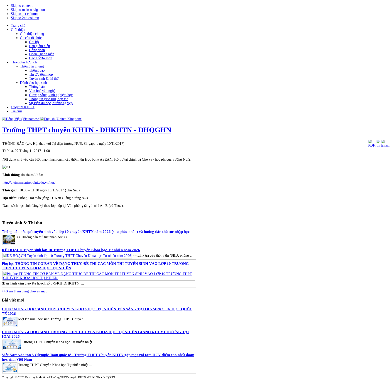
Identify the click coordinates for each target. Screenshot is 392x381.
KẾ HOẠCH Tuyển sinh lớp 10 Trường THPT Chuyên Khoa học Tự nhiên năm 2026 (71, 250)
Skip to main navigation (28, 10)
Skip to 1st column (24, 14)
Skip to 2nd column (25, 18)
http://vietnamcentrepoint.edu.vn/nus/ (28, 182)
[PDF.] (372, 145)
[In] (378, 145)
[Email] (385, 145)
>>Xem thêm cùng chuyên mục (24, 291)
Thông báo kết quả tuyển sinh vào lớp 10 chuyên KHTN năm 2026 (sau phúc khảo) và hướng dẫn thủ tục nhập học (96, 231)
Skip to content (21, 5)
